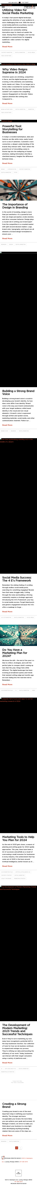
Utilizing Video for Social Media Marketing (17, 11)
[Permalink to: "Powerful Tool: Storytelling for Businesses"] (18, 121)
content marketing (6, 52)
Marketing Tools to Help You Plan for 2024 (18, 838)
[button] (3, 7)
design (11, 244)
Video (33, 690)
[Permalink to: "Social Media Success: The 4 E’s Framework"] (18, 506)
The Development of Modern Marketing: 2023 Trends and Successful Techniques (17, 1029)
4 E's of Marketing (6, 617)
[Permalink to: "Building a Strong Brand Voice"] (18, 319)
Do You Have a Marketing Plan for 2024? (14, 652)
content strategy (6, 875)
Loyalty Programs (6, 878)
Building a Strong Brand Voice (18, 392)
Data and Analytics (10, 1068)
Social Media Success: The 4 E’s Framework (16, 579)
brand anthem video (7, 109)
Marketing (31, 109)
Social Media (31, 52)
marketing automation (7, 1071)
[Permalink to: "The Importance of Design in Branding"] (18, 190)
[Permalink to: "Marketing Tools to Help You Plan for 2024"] (18, 765)
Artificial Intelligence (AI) (22, 872)
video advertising (6, 55)
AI (15, 690)
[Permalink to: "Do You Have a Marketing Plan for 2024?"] (18, 635)
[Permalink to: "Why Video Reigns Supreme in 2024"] (18, 64)
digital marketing (20, 52)
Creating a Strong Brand (14, 1105)
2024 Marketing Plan (7, 690)
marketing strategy (20, 878)
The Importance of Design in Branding (15, 206)
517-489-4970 (24, 1161)
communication (11, 169)
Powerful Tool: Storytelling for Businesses (12, 129)
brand (3, 169)
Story (15, 172)
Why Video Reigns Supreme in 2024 (14, 71)
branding (3, 244)
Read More (7, 47)
